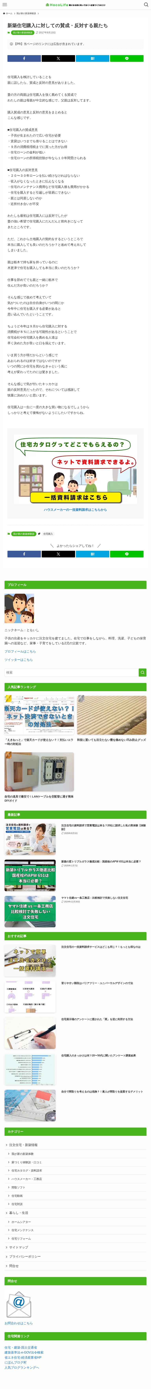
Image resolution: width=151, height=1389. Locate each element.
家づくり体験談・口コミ (27, 1162)
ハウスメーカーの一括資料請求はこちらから (75, 509)
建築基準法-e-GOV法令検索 (24, 1352)
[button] (24, 58)
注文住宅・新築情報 (23, 1145)
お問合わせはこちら (19, 1323)
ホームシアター (21, 1221)
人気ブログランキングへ (22, 1367)
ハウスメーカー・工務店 (27, 1179)
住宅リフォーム (21, 1238)
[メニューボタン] (4, 4)
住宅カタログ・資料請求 (27, 1170)
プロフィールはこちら (20, 651)
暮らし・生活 (18, 1212)
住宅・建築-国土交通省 (21, 1347)
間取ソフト (18, 1187)
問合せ (14, 1266)
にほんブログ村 (16, 1362)
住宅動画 (17, 1195)
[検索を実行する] (142, 672)
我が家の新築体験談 (22, 32)
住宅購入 (48, 533)
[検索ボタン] (146, 4)
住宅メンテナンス (23, 1230)
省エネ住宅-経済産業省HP (23, 1357)
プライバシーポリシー (25, 1256)
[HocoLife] (75, 4)
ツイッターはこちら (19, 659)
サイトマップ (18, 1247)
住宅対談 (17, 1204)
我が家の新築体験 (23, 1153)
